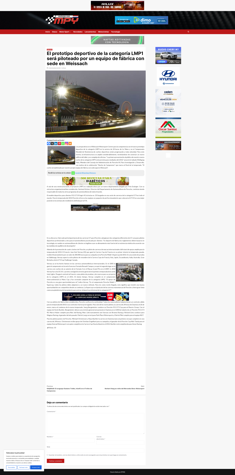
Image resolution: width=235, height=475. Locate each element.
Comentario (51, 411)
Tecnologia (115, 32)
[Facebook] (48, 143)
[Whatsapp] (63, 143)
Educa (54, 32)
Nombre (50, 436)
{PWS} (123, 472)
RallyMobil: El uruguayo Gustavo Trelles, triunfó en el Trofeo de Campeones (69, 388)
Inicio (47, 32)
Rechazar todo (23, 467)
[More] (70, 143)
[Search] (188, 31)
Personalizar (11, 467)
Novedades (77, 32)
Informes (49, 49)
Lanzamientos (90, 32)
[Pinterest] (59, 143)
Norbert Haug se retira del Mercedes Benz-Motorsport (124, 387)
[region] (24, 460)
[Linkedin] (55, 143)
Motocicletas (103, 32)
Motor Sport (64, 32)
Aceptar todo (36, 467)
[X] (52, 143)
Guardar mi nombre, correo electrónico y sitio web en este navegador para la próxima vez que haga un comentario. (88, 455)
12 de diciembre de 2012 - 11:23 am (57, 68)
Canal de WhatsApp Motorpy (85, 173)
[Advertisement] (95, 224)
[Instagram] (66, 143)
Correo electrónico (100, 438)
